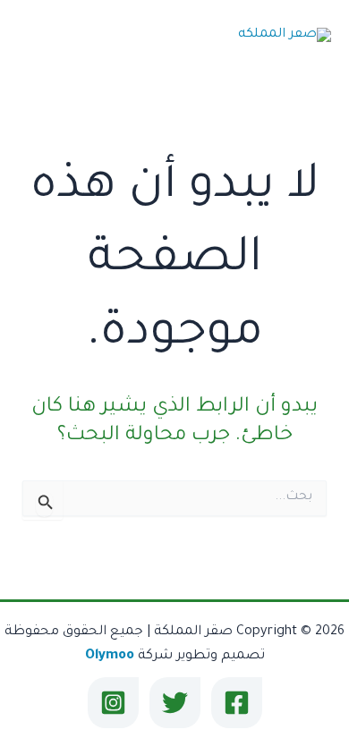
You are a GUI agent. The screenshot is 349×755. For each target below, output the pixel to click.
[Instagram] (113, 702)
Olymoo (109, 656)
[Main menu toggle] (38, 36)
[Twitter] (174, 702)
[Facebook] (236, 702)
